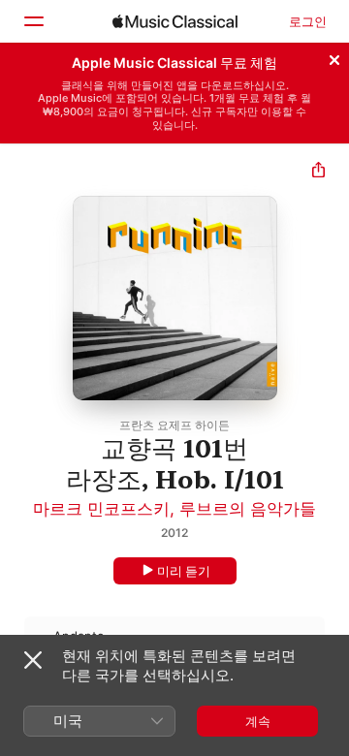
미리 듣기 (183, 571)
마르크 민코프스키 (101, 509)
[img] (175, 21)
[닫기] (334, 57)
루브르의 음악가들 (247, 509)
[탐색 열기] (33, 21)
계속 (257, 721)
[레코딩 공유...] (318, 172)
